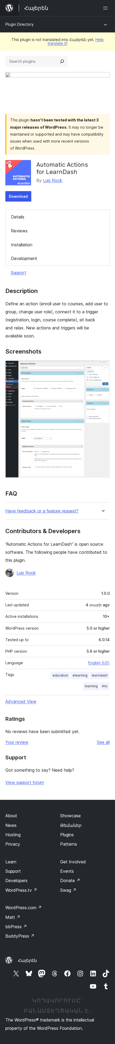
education (60, 675)
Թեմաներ (71, 825)
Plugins (67, 834)
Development (24, 258)
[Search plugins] (62, 61)
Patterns (68, 844)
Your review (16, 742)
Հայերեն (27, 960)
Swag (68, 890)
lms (105, 686)
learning (91, 686)
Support (18, 272)
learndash (100, 675)
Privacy (12, 844)
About (11, 815)
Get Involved (73, 861)
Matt (12, 917)
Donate (70, 880)
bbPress (16, 926)
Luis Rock (52, 180)
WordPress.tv (21, 890)
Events (67, 871)
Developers (16, 880)
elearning (79, 675)
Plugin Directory (19, 24)
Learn (10, 861)
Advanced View (20, 701)
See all (103, 742)
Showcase (70, 815)
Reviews (19, 230)
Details (17, 217)
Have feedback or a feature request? (41, 511)
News (11, 825)
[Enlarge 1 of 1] (102, 367)
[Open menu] (106, 8)
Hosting (13, 834)
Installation (21, 244)
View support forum (24, 782)
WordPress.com (23, 907)
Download (18, 196)
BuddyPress (19, 936)
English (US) (99, 662)
